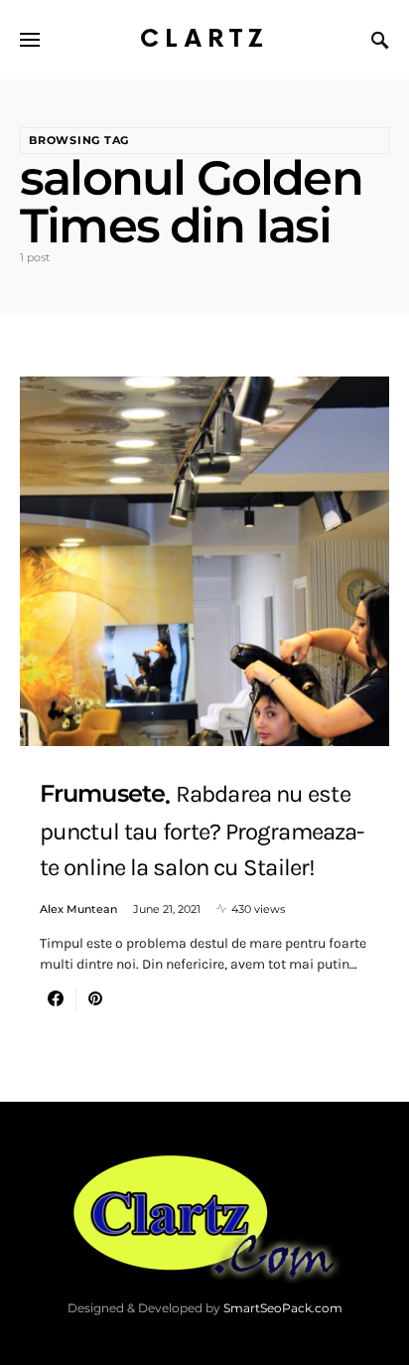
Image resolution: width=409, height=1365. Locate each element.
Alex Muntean (78, 909)
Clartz (204, 39)
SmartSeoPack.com (282, 1307)
